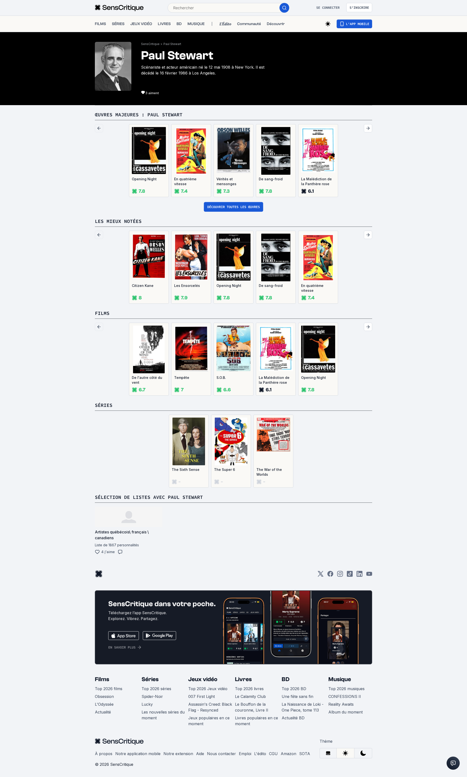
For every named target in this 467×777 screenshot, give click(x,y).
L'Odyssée (104, 704)
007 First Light (201, 696)
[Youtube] (369, 575)
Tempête (181, 377)
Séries (150, 679)
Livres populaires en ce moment (256, 720)
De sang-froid (271, 179)
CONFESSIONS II (344, 696)
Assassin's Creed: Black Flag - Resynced (210, 707)
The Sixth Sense (185, 469)
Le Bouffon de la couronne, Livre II (251, 707)
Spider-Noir (152, 696)
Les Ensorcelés (187, 285)
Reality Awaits (341, 704)
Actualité (103, 712)
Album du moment (345, 712)
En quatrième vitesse (185, 181)
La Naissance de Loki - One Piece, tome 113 (302, 707)
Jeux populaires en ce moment (209, 720)
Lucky (147, 704)
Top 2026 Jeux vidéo (207, 688)
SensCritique (150, 44)
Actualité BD (293, 717)
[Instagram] (340, 575)
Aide (200, 753)
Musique (339, 679)
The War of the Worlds (269, 471)
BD (285, 679)
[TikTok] (350, 575)
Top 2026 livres (249, 688)
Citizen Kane (142, 285)
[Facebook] (330, 575)
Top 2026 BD (294, 688)
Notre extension (178, 753)
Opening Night (144, 179)
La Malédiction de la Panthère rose (316, 181)
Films (102, 679)
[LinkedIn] (359, 575)
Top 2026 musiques (346, 688)
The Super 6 (224, 469)
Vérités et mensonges (226, 181)
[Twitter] (320, 575)
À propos (103, 753)
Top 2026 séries (156, 688)
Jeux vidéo (202, 679)
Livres (243, 679)
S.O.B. (221, 377)
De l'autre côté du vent (147, 379)
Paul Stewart (172, 44)
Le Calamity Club (250, 696)
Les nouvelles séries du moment (163, 715)
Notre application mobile (138, 753)
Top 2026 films (108, 688)
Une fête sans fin (297, 696)
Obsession (104, 696)
